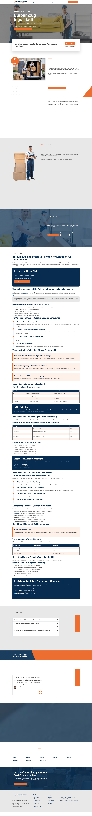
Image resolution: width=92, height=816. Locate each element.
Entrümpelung (17, 513)
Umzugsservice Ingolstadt (50, 2)
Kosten (17, 299)
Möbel (17, 346)
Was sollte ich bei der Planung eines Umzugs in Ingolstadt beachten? (26, 623)
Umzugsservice (24, 508)
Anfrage (36, 592)
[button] (36, 619)
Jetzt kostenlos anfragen (25, 467)
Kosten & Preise (61, 2)
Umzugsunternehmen (24, 293)
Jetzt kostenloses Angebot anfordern (22, 281)
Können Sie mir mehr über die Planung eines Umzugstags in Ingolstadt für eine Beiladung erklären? (32, 630)
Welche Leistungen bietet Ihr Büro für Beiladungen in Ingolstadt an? (26, 633)
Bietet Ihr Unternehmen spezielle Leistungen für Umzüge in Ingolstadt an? (27, 619)
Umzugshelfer (22, 275)
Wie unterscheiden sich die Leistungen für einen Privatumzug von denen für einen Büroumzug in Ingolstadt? (34, 626)
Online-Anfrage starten (19, 593)
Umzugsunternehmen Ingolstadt (36, 2)
